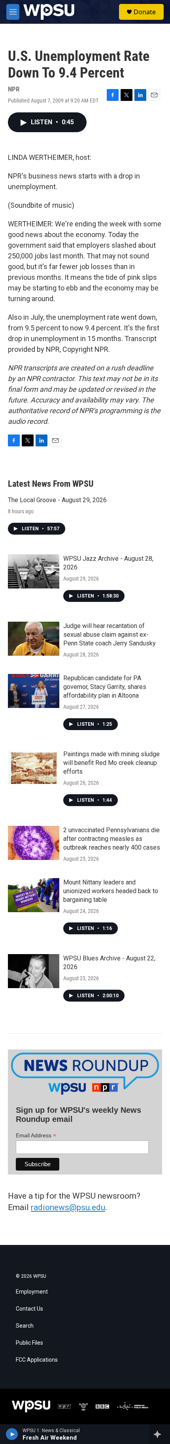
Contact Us (29, 1309)
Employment (32, 1292)
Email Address (36, 1135)
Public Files (29, 1343)
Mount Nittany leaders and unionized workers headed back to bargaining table (110, 891)
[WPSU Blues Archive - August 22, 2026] (33, 971)
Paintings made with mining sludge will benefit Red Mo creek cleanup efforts (111, 762)
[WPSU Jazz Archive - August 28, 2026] (33, 571)
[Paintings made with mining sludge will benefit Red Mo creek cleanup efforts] (33, 767)
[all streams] (159, 1434)
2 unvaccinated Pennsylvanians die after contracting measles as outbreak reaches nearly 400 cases (111, 838)
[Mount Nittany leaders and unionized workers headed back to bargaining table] (33, 895)
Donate (145, 11)
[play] (12, 1434)
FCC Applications (37, 1360)
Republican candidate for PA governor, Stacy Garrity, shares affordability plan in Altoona (104, 686)
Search (25, 1326)
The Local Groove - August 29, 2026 (57, 500)
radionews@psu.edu (68, 1207)
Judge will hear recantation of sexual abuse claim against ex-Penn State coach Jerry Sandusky (109, 634)
